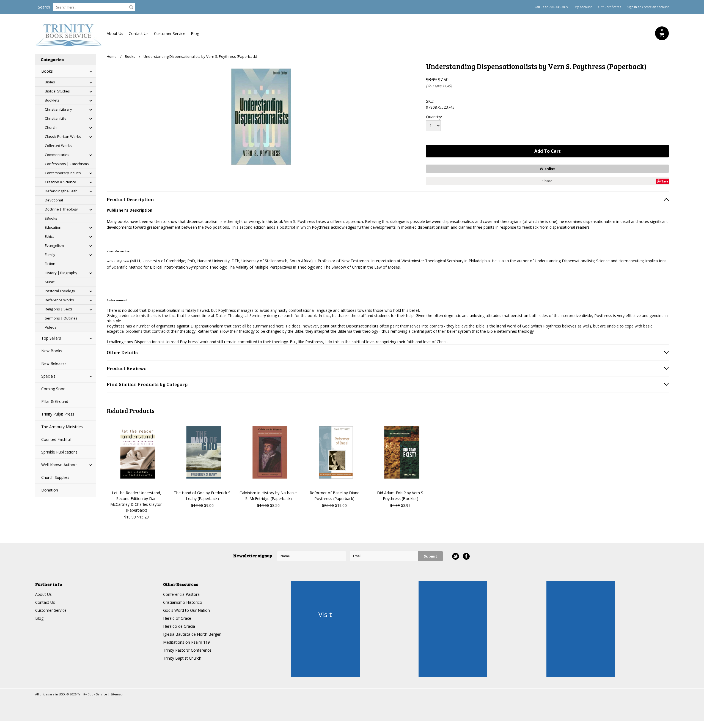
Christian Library (58, 109)
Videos (50, 327)
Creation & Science (60, 181)
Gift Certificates (609, 7)
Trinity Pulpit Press (57, 414)
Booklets (52, 100)
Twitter (455, 556)
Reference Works (59, 299)
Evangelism (54, 245)
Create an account (655, 7)
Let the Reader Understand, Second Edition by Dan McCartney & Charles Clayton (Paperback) (136, 501)
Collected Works (58, 145)
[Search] (131, 7)
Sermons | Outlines (61, 318)
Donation (49, 490)
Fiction (50, 263)
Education (53, 227)
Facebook (466, 556)
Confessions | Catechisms (67, 163)
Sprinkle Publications (59, 452)
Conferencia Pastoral (181, 594)
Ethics (49, 236)
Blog (195, 33)
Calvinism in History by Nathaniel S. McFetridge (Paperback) (269, 495)
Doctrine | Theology (61, 209)
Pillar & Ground (54, 401)
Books (47, 71)
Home (112, 56)
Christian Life (56, 118)
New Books (51, 350)
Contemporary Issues (63, 172)
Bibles (50, 82)
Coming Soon (53, 388)
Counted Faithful (56, 439)
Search (44, 7)
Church (51, 127)
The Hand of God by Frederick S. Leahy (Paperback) (202, 495)
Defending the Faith (61, 191)
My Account (583, 7)
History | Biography (61, 272)
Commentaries (57, 154)
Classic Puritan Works (63, 136)
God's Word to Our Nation (186, 610)
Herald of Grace (177, 618)
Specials (48, 376)
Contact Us (138, 33)
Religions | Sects (59, 309)
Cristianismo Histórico (182, 602)
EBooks (51, 218)
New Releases (54, 363)
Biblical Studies (57, 91)
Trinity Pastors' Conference (187, 650)
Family (50, 254)
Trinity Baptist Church (182, 658)
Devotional (54, 200)
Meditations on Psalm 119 (186, 642)
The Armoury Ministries (62, 426)
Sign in (632, 7)
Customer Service (169, 33)
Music (49, 281)
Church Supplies (55, 477)
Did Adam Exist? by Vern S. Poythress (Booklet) (400, 495)
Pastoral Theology (60, 290)
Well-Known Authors (59, 464)
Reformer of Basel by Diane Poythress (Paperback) (334, 495)
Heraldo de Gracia (179, 626)
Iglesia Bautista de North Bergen (192, 634)
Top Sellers (51, 338)
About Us (115, 33)
